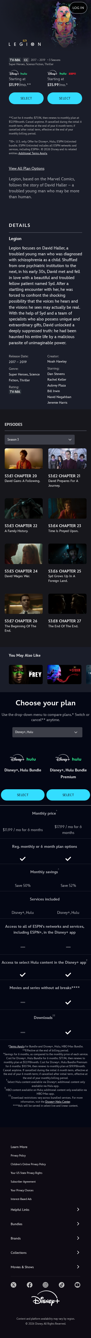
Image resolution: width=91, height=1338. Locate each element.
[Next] (83, 674)
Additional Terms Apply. (32, 153)
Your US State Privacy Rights (26, 1173)
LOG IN (78, 8)
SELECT (26, 98)
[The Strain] (64, 674)
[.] (13, 1285)
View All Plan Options (26, 168)
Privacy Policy (18, 1155)
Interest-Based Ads (21, 1199)
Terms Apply (16, 1046)
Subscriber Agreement (23, 1181)
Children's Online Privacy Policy (28, 1164)
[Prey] (26, 674)
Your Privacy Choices (22, 1190)
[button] (45, 1210)
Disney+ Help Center (57, 1101)
